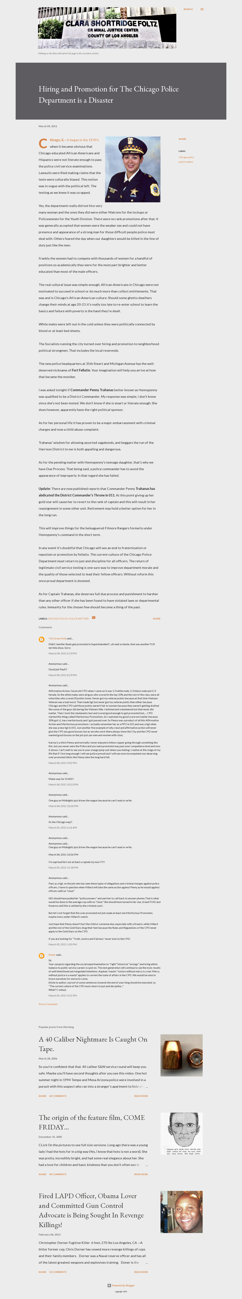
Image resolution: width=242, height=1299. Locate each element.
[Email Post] (94, 618)
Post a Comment (48, 1004)
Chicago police (186, 157)
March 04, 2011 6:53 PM (63, 653)
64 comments (57, 1096)
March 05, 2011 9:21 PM (63, 995)
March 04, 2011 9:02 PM (63, 762)
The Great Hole (57, 638)
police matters (186, 161)
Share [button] (182, 139)
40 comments (57, 1174)
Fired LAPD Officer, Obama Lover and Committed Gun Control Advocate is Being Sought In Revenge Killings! (91, 1210)
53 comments (57, 1272)
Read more (141, 1096)
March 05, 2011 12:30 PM (63, 867)
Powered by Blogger (123, 1285)
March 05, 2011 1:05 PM (63, 944)
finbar (52, 954)
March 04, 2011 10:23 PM (63, 784)
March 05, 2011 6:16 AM (63, 827)
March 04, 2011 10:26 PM (63, 805)
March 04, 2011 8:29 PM (63, 675)
